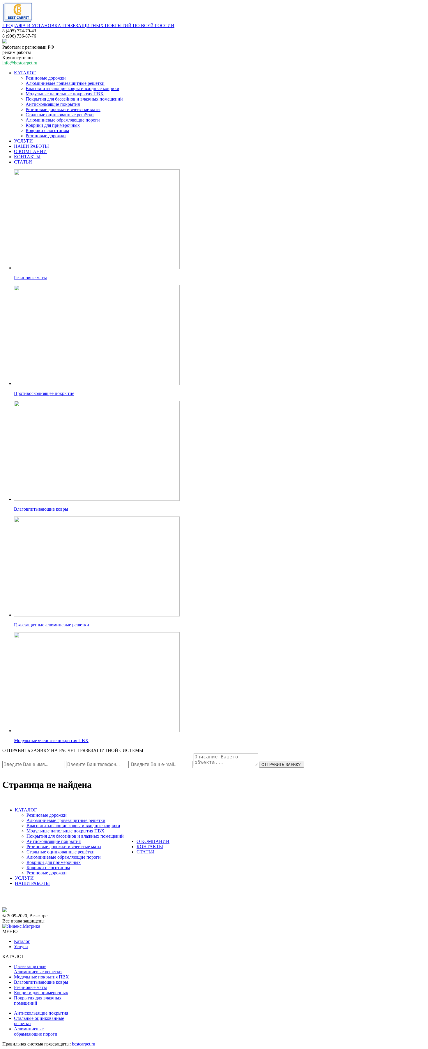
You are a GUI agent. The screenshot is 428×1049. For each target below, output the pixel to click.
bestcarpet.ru (83, 1043)
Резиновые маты (30, 277)
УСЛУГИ (23, 140)
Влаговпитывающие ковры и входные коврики (72, 88)
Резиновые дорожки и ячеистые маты (63, 109)
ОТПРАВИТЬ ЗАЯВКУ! (281, 764)
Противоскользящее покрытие (44, 393)
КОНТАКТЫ (27, 156)
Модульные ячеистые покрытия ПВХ (51, 740)
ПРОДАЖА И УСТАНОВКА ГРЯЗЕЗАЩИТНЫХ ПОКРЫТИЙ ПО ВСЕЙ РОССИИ (88, 25)
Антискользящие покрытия (53, 104)
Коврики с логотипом (47, 130)
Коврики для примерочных (53, 125)
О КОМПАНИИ (30, 151)
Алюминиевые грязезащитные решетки (65, 83)
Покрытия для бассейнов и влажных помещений (74, 98)
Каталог (22, 941)
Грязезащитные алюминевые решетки (51, 624)
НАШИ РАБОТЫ (31, 146)
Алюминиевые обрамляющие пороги (63, 119)
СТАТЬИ (23, 161)
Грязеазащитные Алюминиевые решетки (38, 969)
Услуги (21, 946)
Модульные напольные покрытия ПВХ (65, 93)
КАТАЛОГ (25, 72)
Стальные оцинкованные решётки (60, 114)
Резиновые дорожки (46, 77)
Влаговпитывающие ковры (41, 509)
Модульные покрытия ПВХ (41, 976)
